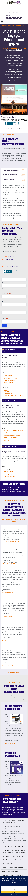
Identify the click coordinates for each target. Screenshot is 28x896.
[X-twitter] (7, 18)
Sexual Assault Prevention (10, 439)
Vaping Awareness (8, 375)
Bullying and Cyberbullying (10, 380)
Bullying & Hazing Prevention (10, 437)
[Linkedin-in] (12, 18)
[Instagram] (15, 18)
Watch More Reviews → (14, 672)
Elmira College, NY (7, 616)
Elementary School (8, 393)
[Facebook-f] (9, 18)
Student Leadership (8, 382)
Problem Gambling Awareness (10, 440)
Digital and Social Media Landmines (12, 434)
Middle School (7, 391)
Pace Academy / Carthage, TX (9, 640)
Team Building (7, 468)
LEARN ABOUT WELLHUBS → (11, 786)
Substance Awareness (9, 377)
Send (4, 326)
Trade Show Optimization (9, 476)
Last (3, 288)
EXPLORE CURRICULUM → (10, 743)
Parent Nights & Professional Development (13, 395)
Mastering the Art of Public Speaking (12, 473)
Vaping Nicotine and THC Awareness (12, 435)
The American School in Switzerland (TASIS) (13, 541)
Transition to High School (9, 384)
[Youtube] (21, 18)
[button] (2, 21)
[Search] (22, 15)
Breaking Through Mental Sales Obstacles (13, 474)
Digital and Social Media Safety (11, 378)
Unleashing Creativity (8, 471)
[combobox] (13, 15)
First (3, 282)
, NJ (10, 563)
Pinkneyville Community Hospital (9, 665)
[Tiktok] (18, 18)
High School (6, 390)
